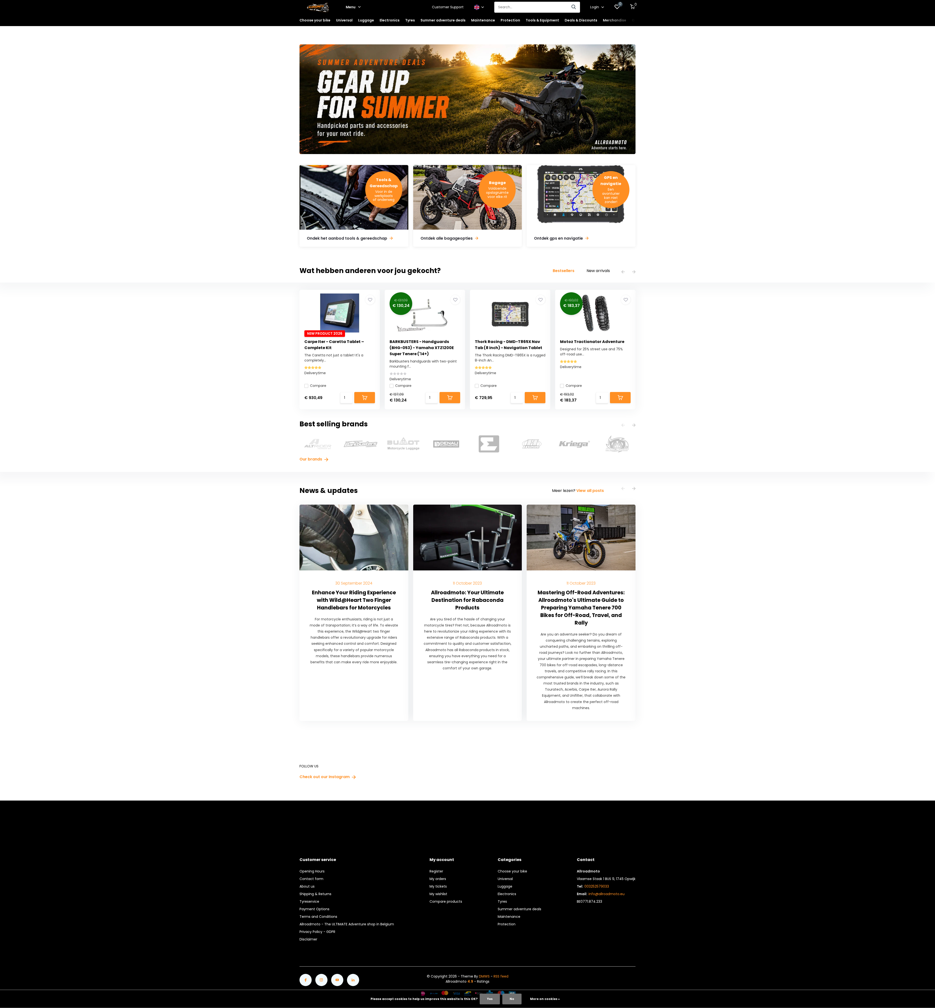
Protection (506, 924)
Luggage (505, 886)
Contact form (311, 878)
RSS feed (501, 976)
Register (436, 871)
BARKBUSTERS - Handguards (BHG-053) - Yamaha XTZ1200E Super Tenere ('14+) (422, 348)
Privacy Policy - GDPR (317, 931)
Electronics (507, 893)
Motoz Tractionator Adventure (592, 341)
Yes (490, 999)
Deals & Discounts (581, 20)
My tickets (438, 886)
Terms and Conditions (318, 916)
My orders (438, 878)
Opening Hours (312, 871)
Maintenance (509, 916)
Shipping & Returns (315, 893)
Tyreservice (309, 901)
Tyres (502, 901)
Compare (318, 385)
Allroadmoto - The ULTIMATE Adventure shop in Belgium (346, 924)
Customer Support (448, 7)
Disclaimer (308, 939)
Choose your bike (512, 871)
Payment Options (314, 909)
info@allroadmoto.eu (607, 893)
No (512, 999)
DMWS (484, 976)
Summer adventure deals (443, 20)
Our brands (311, 459)
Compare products (446, 901)
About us (307, 886)
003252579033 (596, 886)
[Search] (574, 7)
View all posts (590, 490)
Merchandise (614, 20)
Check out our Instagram (325, 777)
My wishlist (438, 893)
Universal (505, 878)
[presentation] (623, 272)
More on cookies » (545, 999)
